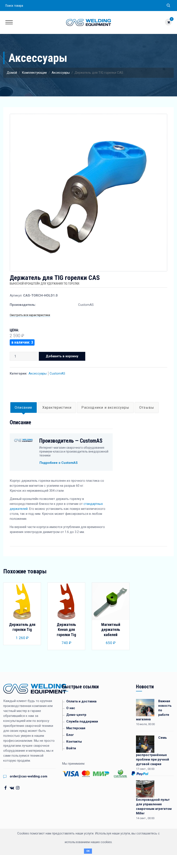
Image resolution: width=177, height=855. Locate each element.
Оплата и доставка (81, 701)
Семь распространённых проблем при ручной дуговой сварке (152, 751)
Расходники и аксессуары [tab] (105, 407)
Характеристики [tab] (57, 407)
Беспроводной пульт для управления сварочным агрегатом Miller (154, 806)
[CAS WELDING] (88, 22)
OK (88, 851)
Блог (70, 735)
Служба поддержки (82, 721)
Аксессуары (61, 73)
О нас (70, 708)
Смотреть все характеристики (30, 315)
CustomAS (57, 373)
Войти (71, 748)
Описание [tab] (23, 407)
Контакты (74, 741)
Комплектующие (34, 73)
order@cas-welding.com (28, 776)
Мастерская (75, 728)
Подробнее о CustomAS (59, 463)
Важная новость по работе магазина (154, 710)
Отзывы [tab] (146, 407)
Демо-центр (76, 715)
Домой (12, 73)
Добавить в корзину (62, 356)
